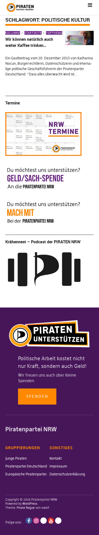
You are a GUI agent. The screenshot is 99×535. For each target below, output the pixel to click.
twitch (43, 520)
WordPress (29, 503)
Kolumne (12, 33)
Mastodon (58, 520)
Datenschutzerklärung (67, 474)
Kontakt (56, 458)
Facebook (29, 520)
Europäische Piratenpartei (25, 474)
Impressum (58, 466)
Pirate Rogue (26, 508)
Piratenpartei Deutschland (26, 466)
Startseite (33, 33)
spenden (37, 396)
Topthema (54, 33)
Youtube (51, 520)
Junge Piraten (16, 458)
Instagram (36, 520)
